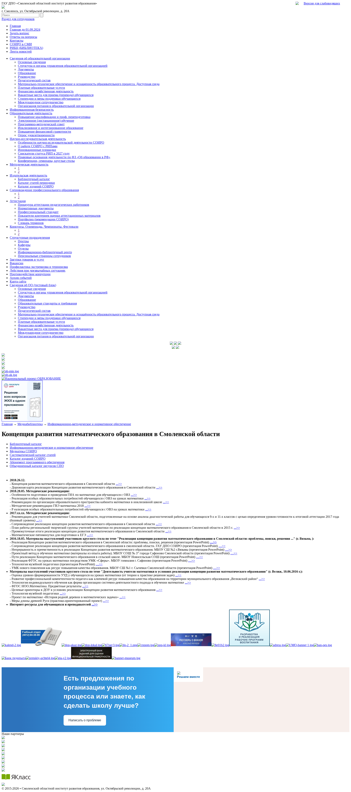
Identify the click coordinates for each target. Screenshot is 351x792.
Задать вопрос (19, 33)
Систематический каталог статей (33, 455)
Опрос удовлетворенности (36, 135)
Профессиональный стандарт (38, 212)
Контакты (16, 40)
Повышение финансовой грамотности (44, 131)
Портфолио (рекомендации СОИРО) (43, 219)
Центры (23, 241)
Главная (15, 26)
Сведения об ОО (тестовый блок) (33, 285)
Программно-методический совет (41, 124)
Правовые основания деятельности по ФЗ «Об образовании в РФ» (64, 157)
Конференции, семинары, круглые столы (46, 161)
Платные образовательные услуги (41, 87)
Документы (26, 69)
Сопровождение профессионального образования (44, 190)
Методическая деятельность (29, 164)
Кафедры (24, 245)
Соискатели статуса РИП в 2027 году (44, 153)
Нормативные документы (36, 208)
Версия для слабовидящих (322, 3)
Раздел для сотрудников (18, 19)
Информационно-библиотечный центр (45, 252)
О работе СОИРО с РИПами (37, 146)
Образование (27, 73)
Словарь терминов (31, 223)
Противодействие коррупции (30, 274)
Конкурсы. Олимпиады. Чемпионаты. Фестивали (44, 226)
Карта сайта (18, 281)
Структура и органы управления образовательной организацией (62, 65)
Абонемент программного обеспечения (37, 462)
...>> (119, 483)
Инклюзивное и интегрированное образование (50, 128)
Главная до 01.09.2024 (25, 29)
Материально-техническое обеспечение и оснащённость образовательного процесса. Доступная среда (88, 314)
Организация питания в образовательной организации (56, 106)
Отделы (23, 248)
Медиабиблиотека (30, 424)
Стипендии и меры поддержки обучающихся (49, 98)
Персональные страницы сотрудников (44, 256)
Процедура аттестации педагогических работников (53, 204)
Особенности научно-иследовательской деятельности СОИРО (61, 142)
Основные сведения (32, 62)
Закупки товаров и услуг (27, 259)
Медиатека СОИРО (23, 451)
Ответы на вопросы (23, 37)
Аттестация (18, 201)
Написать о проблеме (84, 720)
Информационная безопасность (32, 109)
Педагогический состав (34, 80)
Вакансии (16, 263)
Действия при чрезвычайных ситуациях (37, 270)
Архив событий (21, 278)
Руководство (26, 76)
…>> (222, 546)
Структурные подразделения (30, 237)
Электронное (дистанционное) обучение (46, 120)
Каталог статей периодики (36, 182)
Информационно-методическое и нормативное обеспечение (89, 424)
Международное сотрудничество (40, 102)
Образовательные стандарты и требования (47, 303)
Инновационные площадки (37, 150)
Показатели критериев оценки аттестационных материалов (59, 215)
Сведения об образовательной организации (40, 58)
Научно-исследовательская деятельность (38, 139)
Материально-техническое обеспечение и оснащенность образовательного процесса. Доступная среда (88, 84)
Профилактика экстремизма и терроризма (39, 267)
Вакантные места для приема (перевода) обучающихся (55, 95)
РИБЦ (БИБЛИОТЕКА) (26, 48)
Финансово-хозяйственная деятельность (46, 91)
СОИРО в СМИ (21, 44)
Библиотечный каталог (34, 179)
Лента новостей (21, 51)
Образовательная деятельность (31, 113)
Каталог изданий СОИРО (36, 186)
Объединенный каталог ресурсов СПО (37, 466)
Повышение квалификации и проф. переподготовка (54, 117)
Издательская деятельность (28, 175)
